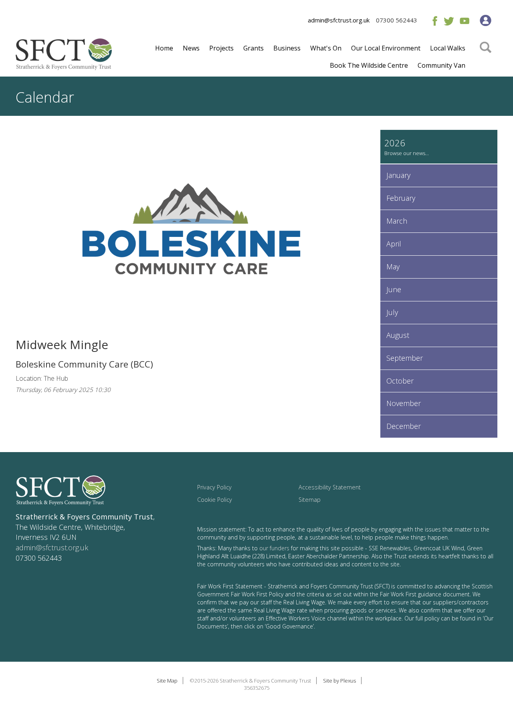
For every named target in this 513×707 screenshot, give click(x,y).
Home (164, 48)
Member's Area (485, 20)
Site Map (167, 680)
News (191, 48)
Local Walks (447, 48)
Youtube (464, 21)
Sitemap (310, 499)
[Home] (64, 57)
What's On (325, 48)
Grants (253, 48)
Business (287, 48)
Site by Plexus (339, 680)
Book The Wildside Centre (369, 65)
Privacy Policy (214, 487)
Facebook (433, 21)
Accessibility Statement (330, 487)
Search (485, 59)
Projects (221, 48)
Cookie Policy (214, 499)
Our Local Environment (385, 48)
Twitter (449, 21)
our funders (274, 548)
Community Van (441, 65)
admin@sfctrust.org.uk (339, 20)
